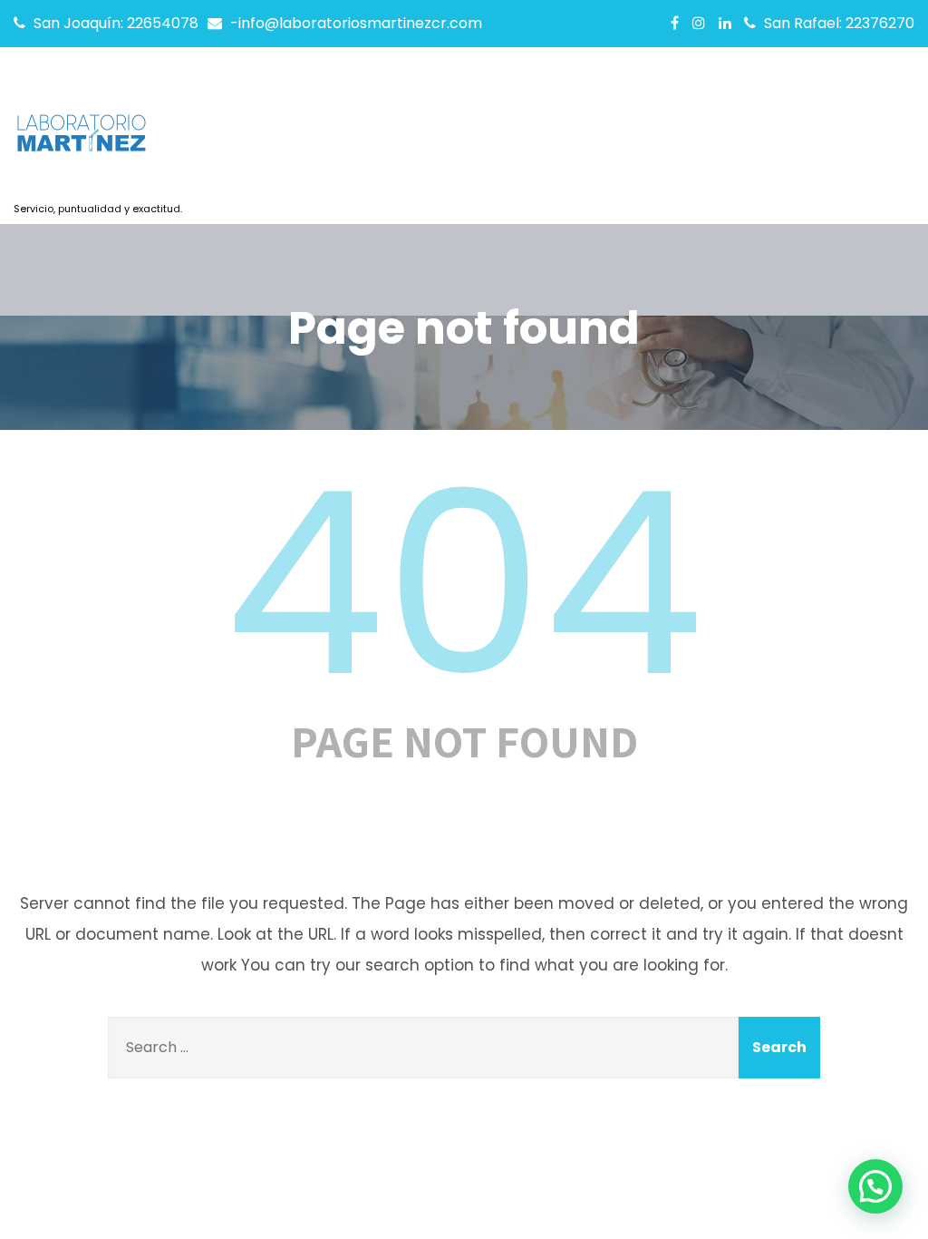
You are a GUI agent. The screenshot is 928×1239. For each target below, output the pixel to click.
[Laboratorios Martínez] (98, 139)
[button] (875, 1186)
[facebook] (675, 22)
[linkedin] (725, 22)
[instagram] (698, 22)
